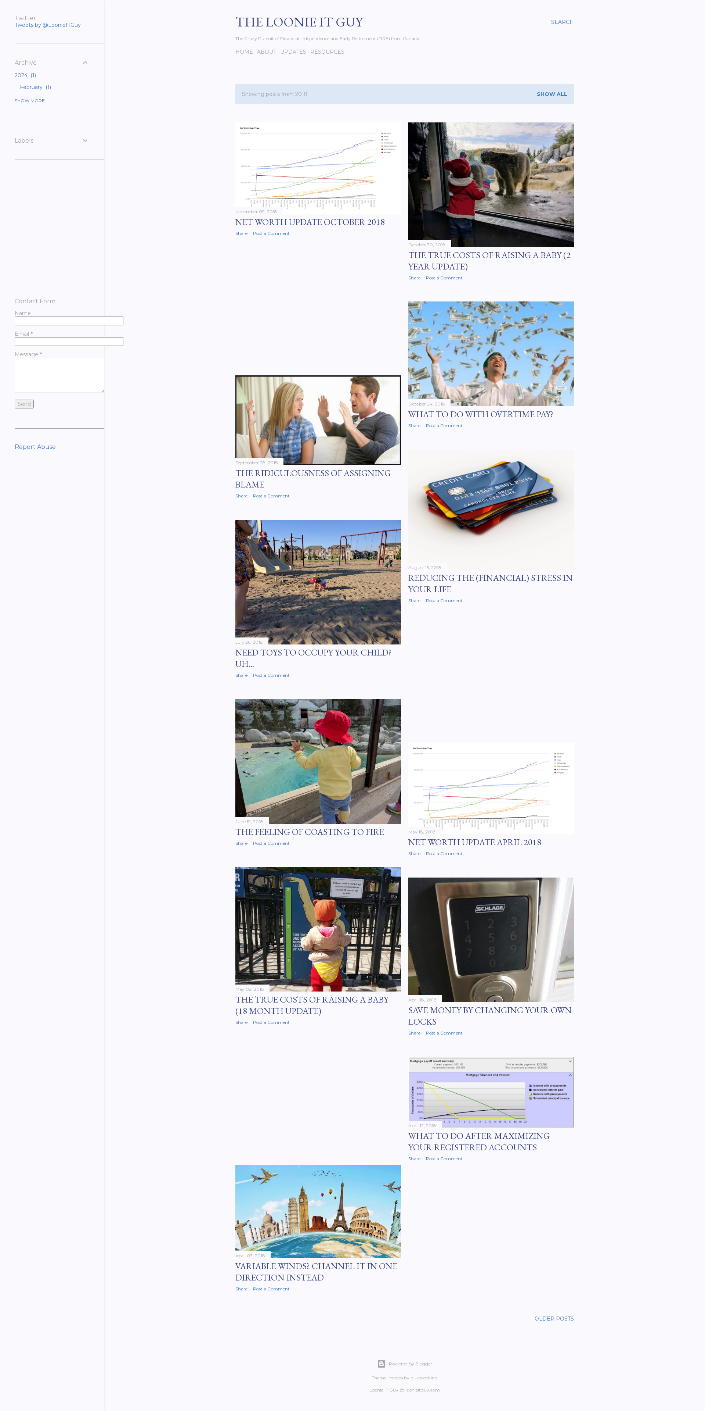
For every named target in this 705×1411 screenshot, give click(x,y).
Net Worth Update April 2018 (474, 842)
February (35, 87)
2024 (25, 75)
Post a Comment (271, 233)
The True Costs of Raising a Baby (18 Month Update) (311, 1005)
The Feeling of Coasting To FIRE (309, 831)
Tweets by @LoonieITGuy (48, 25)
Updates (293, 52)
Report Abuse (35, 446)
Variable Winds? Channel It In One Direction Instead (316, 1271)
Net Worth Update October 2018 (310, 222)
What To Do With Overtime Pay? (481, 414)
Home (244, 52)
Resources (327, 52)
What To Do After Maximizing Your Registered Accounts (479, 1141)
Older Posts (554, 1318)
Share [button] (241, 233)
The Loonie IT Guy (299, 22)
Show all (552, 94)
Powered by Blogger (410, 1364)
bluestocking (424, 1377)
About (266, 52)
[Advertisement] (318, 305)
